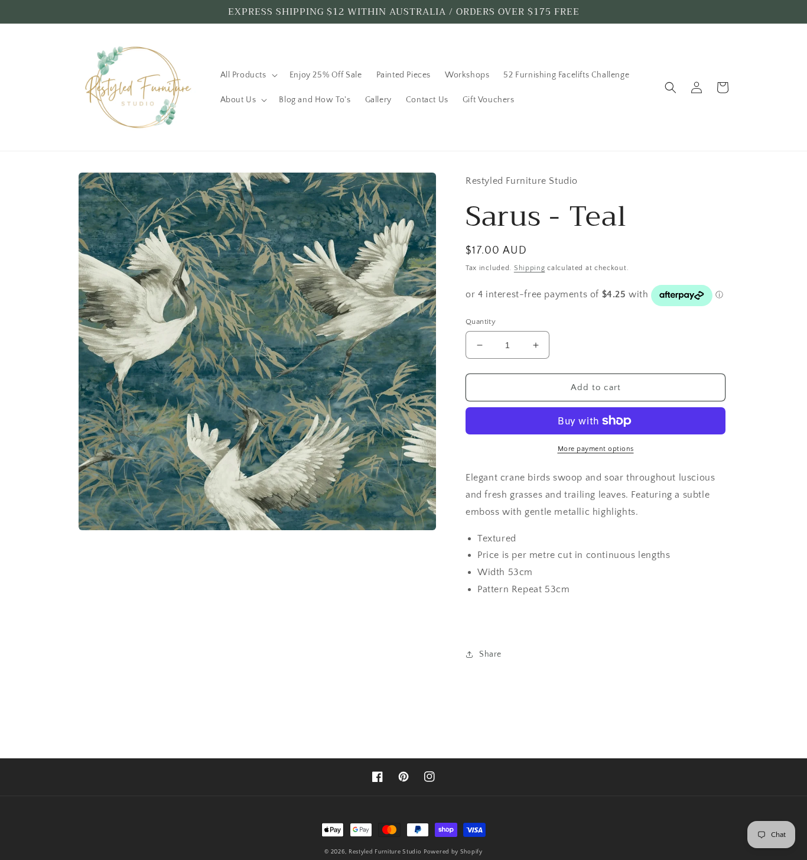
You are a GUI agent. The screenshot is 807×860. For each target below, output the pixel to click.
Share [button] (490, 654)
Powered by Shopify (453, 852)
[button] (247, 75)
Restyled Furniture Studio (385, 852)
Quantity (481, 321)
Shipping (529, 268)
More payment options (596, 449)
